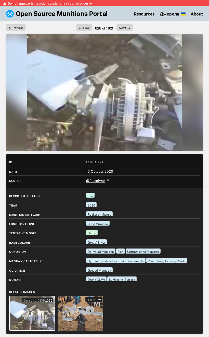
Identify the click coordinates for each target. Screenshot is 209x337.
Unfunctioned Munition (143, 251)
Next (124, 27)
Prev (84, 27)
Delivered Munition (101, 251)
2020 (91, 204)
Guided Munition (99, 270)
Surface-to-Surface (122, 279)
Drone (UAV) (96, 279)
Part (120, 251)
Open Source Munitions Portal (62, 13)
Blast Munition (98, 223)
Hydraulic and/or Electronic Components (116, 260)
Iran (90, 195)
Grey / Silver (96, 242)
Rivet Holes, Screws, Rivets (167, 260)
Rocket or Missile (99, 214)
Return (15, 27)
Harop (92, 232)
